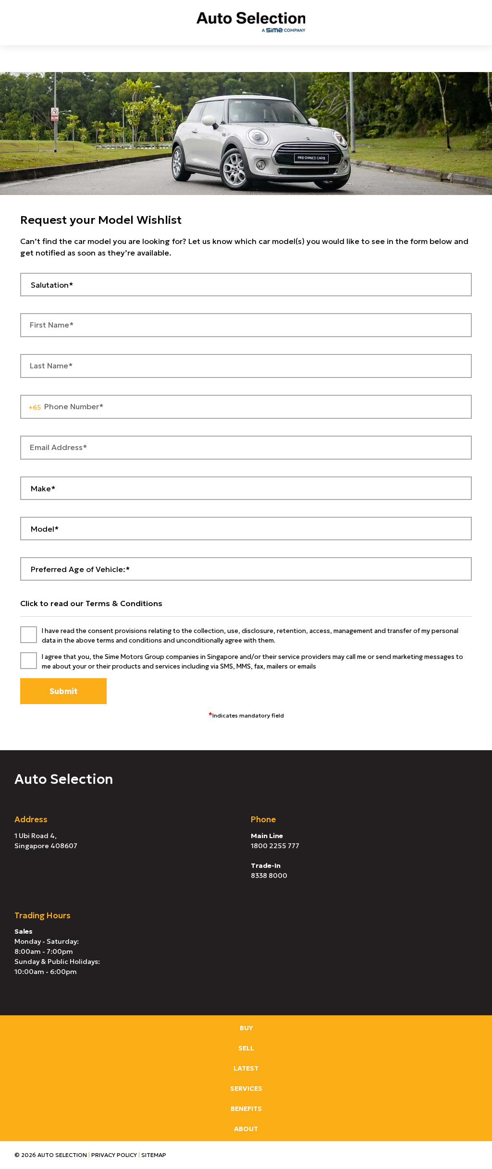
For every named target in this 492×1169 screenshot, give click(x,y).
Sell (246, 1048)
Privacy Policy (114, 1154)
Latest (246, 1068)
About (246, 1128)
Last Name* (51, 365)
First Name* (52, 324)
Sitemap (153, 1154)
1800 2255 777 (275, 845)
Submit (63, 691)
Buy (246, 1027)
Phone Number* (73, 406)
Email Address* (58, 447)
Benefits (246, 1108)
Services (246, 1088)
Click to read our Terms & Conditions (91, 603)
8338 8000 (269, 875)
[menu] (19, 21)
